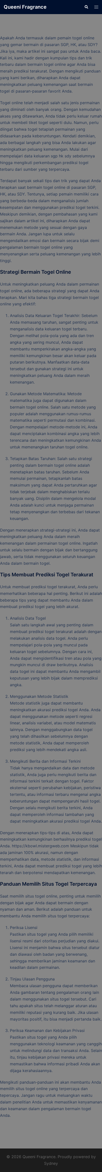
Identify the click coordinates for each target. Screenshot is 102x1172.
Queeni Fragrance (25, 7)
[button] (86, 7)
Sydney (51, 1163)
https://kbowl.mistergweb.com (40, 845)
